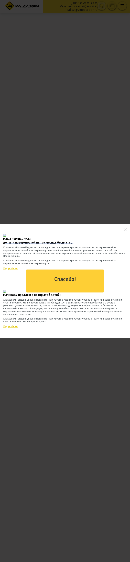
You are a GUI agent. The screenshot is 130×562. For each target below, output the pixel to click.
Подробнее (10, 268)
